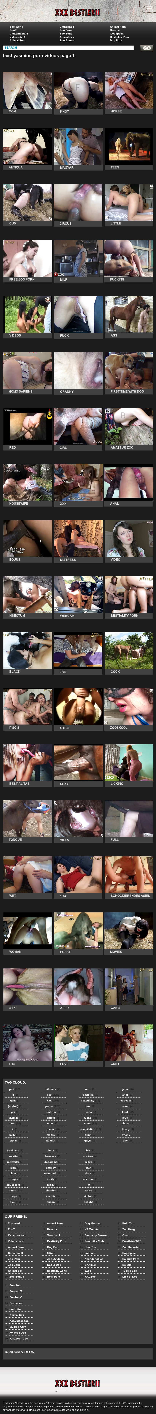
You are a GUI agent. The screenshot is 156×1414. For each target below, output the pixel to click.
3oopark (87, 1252)
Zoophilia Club (92, 1241)
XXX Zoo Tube (16, 1338)
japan (128, 1089)
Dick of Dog (128, 1276)
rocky (53, 1184)
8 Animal (88, 1264)
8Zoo (85, 1270)
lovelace (52, 1156)
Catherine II (67, 26)
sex (53, 1094)
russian (53, 1129)
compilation (90, 1129)
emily (52, 1179)
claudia (53, 1196)
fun (90, 1106)
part (15, 1089)
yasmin (15, 1117)
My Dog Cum (15, 1326)
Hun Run (88, 1247)
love (128, 1117)
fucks (90, 1117)
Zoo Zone (66, 33)
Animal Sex (67, 36)
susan (53, 1201)
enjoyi (53, 1117)
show (128, 1123)
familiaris (15, 1150)
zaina (90, 1190)
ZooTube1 (14, 1297)
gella (15, 1100)
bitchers (52, 1089)
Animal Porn (17, 40)
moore (53, 1134)
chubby (53, 1167)
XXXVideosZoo (17, 1320)
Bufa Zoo (126, 1223)
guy (128, 1140)
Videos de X (17, 36)
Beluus (124, 1264)
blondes (52, 1190)
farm (15, 1123)
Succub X (13, 1291)
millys (90, 1161)
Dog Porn (116, 40)
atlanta (52, 1140)
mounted (52, 1173)
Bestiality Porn (119, 36)
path (90, 1167)
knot (128, 1111)
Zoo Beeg (126, 1229)
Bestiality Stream (93, 1235)
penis (15, 1190)
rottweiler (15, 1161)
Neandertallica (91, 1258)
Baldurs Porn (128, 1258)
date (90, 1173)
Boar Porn (51, 1276)
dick (15, 1201)
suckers (90, 1156)
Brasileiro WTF (129, 1241)
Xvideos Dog (15, 1332)
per (15, 1111)
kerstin (15, 1156)
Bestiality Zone (54, 1270)
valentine (90, 1179)
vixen (128, 1106)
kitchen (90, 1196)
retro (90, 1089)
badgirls (90, 1094)
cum (52, 1123)
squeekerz (15, 1184)
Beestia (115, 30)
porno (52, 1106)
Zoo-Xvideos (53, 1258)
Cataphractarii (19, 33)
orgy (90, 1134)
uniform (53, 1111)
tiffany (128, 1134)
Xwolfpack (116, 33)
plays (15, 1196)
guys (90, 1140)
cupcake (128, 1100)
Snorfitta (13, 1309)
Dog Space (127, 1252)
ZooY (13, 30)
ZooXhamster (129, 1247)
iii (15, 1129)
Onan (123, 1235)
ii (15, 1094)
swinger (15, 1179)
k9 (90, 1184)
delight (90, 1201)
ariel (128, 1094)
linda (53, 1150)
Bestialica (13, 1303)
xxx (53, 1100)
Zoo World (16, 26)
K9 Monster (89, 1229)
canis (15, 1140)
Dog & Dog (51, 1264)
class (15, 1173)
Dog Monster (90, 1223)
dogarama (52, 1161)
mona (90, 1111)
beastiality (90, 1100)
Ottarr (48, 1252)
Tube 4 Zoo (127, 1270)
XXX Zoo (88, 1276)
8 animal (78, 12)
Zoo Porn (66, 30)
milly (15, 1134)
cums (90, 1123)
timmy (128, 1129)
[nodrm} (15, 1106)
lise (90, 1150)
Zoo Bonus (67, 40)
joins (15, 1167)
